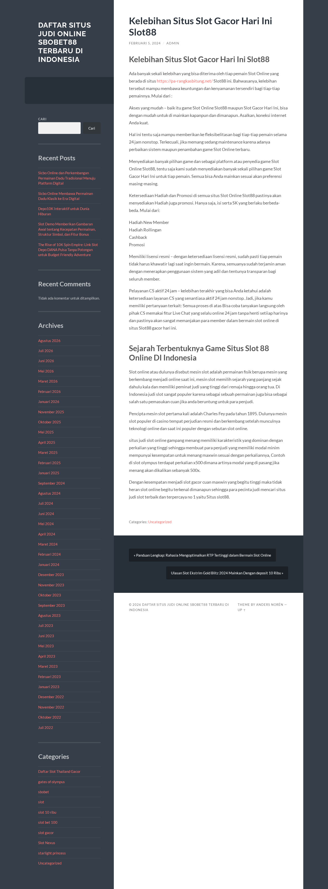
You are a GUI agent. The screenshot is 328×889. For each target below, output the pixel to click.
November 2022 (51, 707)
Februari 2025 (49, 463)
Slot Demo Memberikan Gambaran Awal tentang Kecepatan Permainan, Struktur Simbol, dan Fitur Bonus (67, 229)
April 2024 (46, 534)
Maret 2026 (48, 381)
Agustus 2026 (49, 340)
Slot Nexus (46, 843)
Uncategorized (49, 863)
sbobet (43, 792)
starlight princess (52, 853)
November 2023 (51, 585)
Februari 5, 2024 (145, 43)
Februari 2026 (49, 391)
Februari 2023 (49, 676)
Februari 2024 (49, 554)
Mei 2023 (46, 646)
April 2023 (46, 656)
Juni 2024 (46, 513)
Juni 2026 (46, 361)
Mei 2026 (46, 371)
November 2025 (51, 412)
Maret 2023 (48, 666)
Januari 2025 (48, 473)
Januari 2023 (48, 687)
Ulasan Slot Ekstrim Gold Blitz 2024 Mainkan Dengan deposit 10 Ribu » (227, 573)
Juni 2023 (46, 636)
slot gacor (46, 832)
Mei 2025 (46, 432)
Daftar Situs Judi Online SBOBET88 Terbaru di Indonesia (64, 42)
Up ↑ (242, 610)
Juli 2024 (45, 503)
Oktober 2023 (49, 595)
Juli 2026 (45, 350)
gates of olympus (51, 782)
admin (172, 43)
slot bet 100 (47, 822)
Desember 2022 (51, 697)
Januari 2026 (48, 401)
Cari (42, 119)
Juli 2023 (45, 625)
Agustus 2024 (49, 493)
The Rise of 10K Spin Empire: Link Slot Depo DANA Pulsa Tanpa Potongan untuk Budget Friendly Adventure (68, 249)
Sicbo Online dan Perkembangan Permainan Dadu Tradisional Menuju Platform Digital (66, 178)
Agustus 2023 (49, 615)
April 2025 (46, 442)
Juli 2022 (45, 727)
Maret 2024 (48, 544)
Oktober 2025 (49, 422)
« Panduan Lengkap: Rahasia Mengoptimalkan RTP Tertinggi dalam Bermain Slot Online (202, 555)
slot (41, 802)
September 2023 (51, 605)
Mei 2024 (46, 524)
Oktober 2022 (49, 717)
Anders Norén (269, 605)
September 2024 (51, 483)
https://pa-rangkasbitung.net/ (185, 81)
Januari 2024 (48, 564)
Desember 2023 (51, 574)
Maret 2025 (48, 452)
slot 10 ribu (47, 812)
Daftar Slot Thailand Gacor (59, 771)
